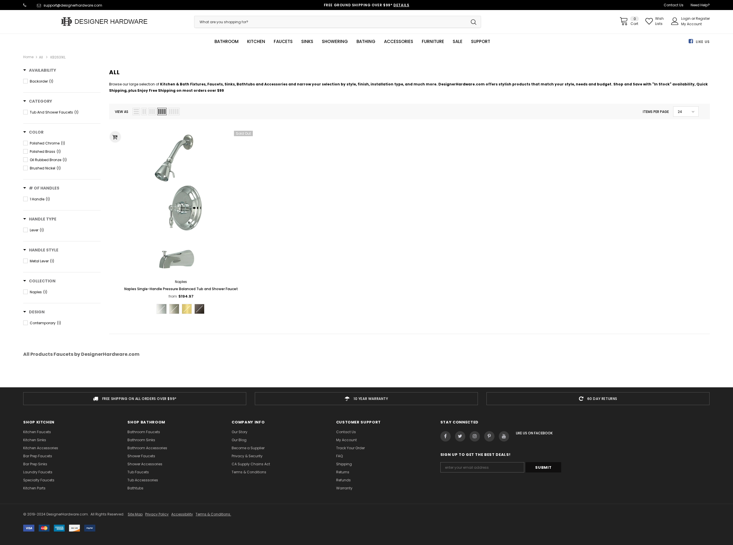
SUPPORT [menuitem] (480, 41)
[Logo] (104, 21)
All (41, 57)
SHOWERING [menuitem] (335, 41)
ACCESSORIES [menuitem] (398, 41)
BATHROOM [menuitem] (226, 41)
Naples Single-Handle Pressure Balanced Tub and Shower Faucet (181, 288)
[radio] (162, 309)
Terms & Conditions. (213, 514)
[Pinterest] (489, 436)
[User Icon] (675, 21)
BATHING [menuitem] (365, 41)
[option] (135, 398)
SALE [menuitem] (457, 41)
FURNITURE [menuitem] (433, 41)
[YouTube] (504, 436)
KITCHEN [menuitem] (256, 41)
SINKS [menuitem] (307, 41)
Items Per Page (656, 111)
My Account (691, 24)
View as (121, 111)
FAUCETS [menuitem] (283, 41)
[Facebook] (445, 436)
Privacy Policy (157, 514)
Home (28, 56)
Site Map (135, 514)
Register (703, 18)
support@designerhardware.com (73, 5)
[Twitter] (460, 436)
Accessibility (182, 514)
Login (686, 18)
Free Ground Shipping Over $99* (366, 5)
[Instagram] (475, 436)
